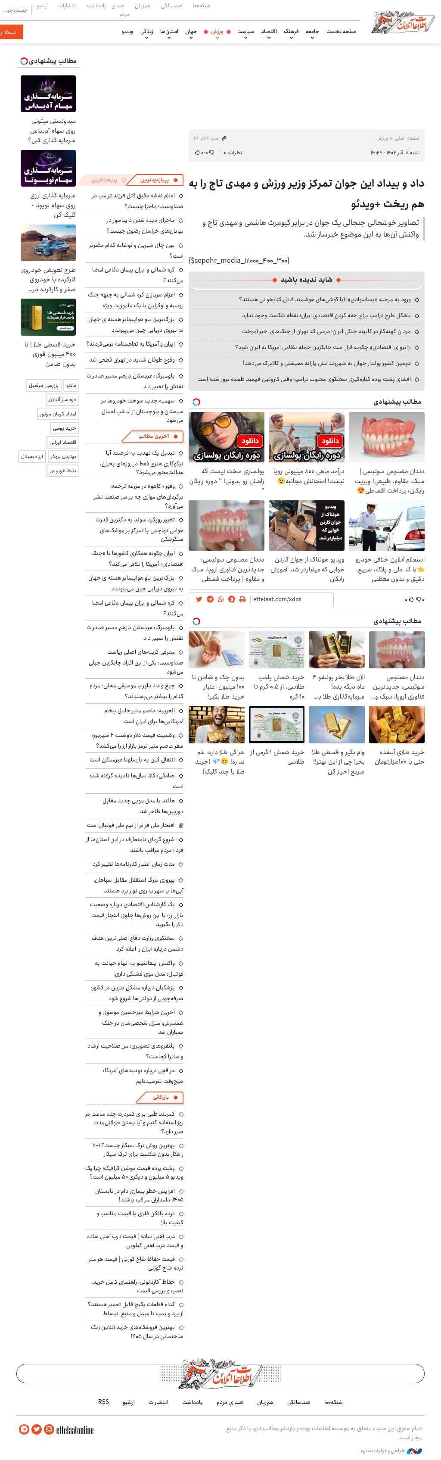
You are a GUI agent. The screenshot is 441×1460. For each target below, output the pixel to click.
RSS (103, 1402)
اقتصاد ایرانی (63, 442)
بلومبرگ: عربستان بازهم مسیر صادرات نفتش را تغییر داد (135, 633)
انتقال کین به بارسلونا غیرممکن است (132, 759)
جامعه (313, 31)
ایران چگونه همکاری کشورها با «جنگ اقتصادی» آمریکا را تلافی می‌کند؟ (137, 559)
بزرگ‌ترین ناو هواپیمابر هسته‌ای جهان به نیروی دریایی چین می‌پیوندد (135, 325)
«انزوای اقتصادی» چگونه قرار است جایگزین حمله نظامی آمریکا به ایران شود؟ (323, 347)
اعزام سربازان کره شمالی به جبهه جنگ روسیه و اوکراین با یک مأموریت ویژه (135, 300)
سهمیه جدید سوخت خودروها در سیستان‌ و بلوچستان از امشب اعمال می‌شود (142, 410)
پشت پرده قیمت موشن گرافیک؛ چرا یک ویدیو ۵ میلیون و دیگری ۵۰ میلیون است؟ (134, 1173)
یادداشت (96, 5)
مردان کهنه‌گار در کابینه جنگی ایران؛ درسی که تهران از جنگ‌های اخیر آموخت (326, 331)
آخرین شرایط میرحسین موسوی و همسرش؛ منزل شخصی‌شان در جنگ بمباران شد (141, 1022)
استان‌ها (169, 31)
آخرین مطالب (153, 436)
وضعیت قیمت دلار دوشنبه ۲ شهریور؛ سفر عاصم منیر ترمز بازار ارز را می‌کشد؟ (137, 740)
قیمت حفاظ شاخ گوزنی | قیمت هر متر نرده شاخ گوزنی (136, 1263)
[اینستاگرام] (49, 1429)
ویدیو (127, 31)
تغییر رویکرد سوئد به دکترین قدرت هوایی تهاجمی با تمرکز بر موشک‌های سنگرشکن (139, 529)
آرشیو (42, 5)
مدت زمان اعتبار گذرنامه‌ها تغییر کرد (134, 864)
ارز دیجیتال (32, 456)
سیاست (245, 31)
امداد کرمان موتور (58, 414)
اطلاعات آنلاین (403, 21)
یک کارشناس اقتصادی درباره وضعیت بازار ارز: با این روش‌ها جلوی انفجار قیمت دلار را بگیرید (136, 914)
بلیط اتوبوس (63, 471)
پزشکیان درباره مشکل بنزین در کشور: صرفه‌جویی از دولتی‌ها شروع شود (136, 993)
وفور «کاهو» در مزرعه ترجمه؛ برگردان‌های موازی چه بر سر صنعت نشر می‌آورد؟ (138, 495)
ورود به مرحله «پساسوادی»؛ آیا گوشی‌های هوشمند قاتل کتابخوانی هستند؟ (325, 299)
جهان (191, 31)
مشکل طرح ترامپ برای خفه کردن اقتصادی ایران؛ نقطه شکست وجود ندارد (326, 315)
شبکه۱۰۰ (201, 5)
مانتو (71, 385)
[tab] (159, 180)
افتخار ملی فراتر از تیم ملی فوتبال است (130, 825)
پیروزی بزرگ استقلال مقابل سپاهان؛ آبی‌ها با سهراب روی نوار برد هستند (138, 885)
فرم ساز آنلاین (62, 400)
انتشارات (67, 5)
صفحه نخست (341, 31)
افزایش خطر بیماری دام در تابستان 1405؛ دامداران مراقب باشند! (139, 1195)
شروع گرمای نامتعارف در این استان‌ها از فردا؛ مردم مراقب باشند (134, 845)
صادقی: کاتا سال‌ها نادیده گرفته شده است (136, 781)
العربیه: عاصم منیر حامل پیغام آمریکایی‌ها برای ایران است (143, 716)
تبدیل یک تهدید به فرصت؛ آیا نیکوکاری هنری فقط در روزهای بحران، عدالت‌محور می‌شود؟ (141, 462)
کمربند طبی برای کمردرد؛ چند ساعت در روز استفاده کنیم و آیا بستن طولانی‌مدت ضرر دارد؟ (134, 1122)
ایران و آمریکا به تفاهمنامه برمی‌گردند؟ (130, 344)
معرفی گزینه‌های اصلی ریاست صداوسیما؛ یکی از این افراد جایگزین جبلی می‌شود (136, 661)
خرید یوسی (64, 428)
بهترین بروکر (63, 456)
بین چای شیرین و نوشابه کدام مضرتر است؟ (136, 250)
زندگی (146, 31)
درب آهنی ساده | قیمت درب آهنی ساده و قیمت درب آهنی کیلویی (135, 1241)
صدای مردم (121, 9)
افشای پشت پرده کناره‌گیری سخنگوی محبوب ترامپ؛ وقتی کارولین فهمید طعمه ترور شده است (304, 379)
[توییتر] (36, 1429)
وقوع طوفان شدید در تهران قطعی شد (132, 360)
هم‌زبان (143, 5)
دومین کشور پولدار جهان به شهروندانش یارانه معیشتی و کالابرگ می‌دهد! (327, 363)
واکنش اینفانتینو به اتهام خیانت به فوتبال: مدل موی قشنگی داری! (139, 968)
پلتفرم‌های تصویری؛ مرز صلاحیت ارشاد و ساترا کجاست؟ (135, 1051)
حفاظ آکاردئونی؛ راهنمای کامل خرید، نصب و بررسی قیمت (137, 1286)
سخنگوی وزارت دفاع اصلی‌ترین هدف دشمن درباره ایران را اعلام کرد (137, 943)
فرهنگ (291, 31)
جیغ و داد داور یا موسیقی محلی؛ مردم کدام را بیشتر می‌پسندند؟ (136, 691)
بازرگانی (160, 1097)
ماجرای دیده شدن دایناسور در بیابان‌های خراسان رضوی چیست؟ (144, 225)
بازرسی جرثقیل (44, 385)
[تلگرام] (24, 1429)
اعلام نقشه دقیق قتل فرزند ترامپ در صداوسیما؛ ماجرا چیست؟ (137, 201)
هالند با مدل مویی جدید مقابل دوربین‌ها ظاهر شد (142, 806)
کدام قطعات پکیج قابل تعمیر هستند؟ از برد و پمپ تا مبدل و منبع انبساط (135, 1309)
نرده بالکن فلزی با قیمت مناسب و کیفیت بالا (139, 1218)
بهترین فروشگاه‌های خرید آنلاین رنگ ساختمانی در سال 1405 (137, 1332)
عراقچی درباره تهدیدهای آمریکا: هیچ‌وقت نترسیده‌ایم (143, 1076)
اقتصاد (269, 31)
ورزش (217, 31)
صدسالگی (172, 5)
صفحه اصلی (407, 138)
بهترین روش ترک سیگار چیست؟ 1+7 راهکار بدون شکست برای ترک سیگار (137, 1150)
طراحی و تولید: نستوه (383, 1451)
